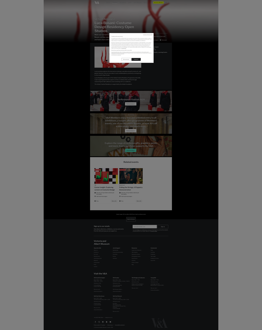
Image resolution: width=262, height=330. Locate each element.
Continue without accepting (148, 34)
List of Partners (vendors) (116, 55)
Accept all (136, 59)
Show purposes (126, 59)
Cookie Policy (123, 48)
